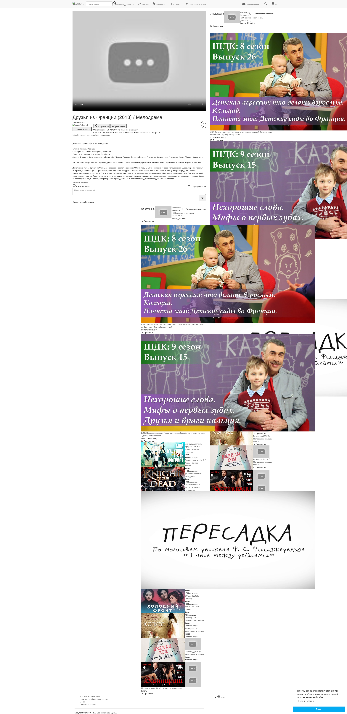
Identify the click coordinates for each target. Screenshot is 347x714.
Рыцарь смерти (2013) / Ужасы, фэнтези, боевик (195, 463)
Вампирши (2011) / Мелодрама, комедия (262, 437)
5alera (83, 125)
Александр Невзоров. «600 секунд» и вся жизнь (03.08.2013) (251, 16)
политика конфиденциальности (94, 699)
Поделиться (103, 126)
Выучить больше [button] (306, 701)
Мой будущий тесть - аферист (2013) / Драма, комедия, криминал (194, 447)
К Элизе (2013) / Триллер (192, 597)
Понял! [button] (319, 709)
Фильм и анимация (129, 129)
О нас (82, 701)
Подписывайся (84, 129)
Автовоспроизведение (264, 13)
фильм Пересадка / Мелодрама (193, 475)
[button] (274, 4)
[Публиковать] (202, 198)
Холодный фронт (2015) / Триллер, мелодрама (192, 487)
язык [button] (223, 697)
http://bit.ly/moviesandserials (85, 135)
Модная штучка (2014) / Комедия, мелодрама (161, 688)
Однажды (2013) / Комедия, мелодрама (194, 619)
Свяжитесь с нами (88, 704)
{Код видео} (120, 126)
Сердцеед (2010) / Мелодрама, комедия (262, 460)
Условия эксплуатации (90, 696)
